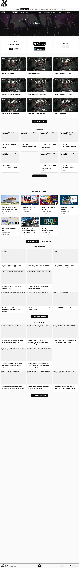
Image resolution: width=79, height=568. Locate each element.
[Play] (39, 565)
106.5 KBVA (17, 9)
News (60, 12)
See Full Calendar (32, 241)
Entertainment (39, 247)
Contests (29, 12)
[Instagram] (67, 46)
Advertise (64, 9)
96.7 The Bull (34, 9)
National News (39, 322)
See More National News (39, 395)
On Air (22, 12)
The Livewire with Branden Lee (9, 145)
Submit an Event (47, 241)
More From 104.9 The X (39, 121)
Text (17, 48)
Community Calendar (49, 12)
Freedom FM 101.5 (44, 9)
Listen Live (35, 28)
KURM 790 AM (55, 9)
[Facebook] (63, 46)
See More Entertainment (39, 316)
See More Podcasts (39, 175)
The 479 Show (26, 144)
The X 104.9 (25, 9)
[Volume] (65, 566)
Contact (68, 12)
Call (11, 48)
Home (15, 12)
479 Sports (64, 144)
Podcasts (38, 12)
